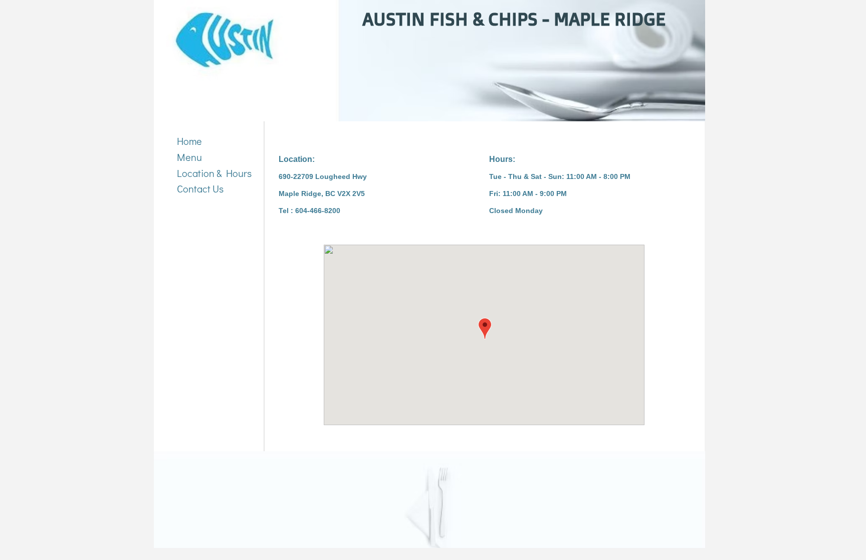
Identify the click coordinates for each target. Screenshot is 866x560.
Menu (189, 156)
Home (189, 140)
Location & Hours (214, 172)
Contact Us (200, 188)
